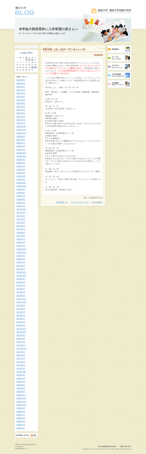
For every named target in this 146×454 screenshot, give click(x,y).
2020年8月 (20, 140)
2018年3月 (20, 206)
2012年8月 (20, 339)
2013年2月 (20, 325)
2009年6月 (20, 418)
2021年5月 (20, 113)
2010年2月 (20, 395)
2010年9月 (20, 375)
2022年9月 (20, 80)
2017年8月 (20, 216)
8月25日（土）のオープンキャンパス (64, 49)
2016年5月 (20, 242)
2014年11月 (21, 272)
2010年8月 (20, 378)
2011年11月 (21, 349)
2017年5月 (20, 226)
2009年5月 (20, 421)
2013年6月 (20, 315)
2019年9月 (20, 160)
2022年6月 (20, 90)
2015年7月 (20, 262)
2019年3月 (20, 179)
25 (35, 67)
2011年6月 (20, 362)
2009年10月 (21, 405)
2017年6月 (20, 223)
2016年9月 (20, 233)
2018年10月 (21, 186)
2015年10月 (21, 252)
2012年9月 (20, 335)
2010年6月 (20, 385)
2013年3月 (20, 322)
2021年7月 (20, 107)
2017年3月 (20, 229)
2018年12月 (21, 183)
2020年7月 (20, 143)
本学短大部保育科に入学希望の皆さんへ (49, 29)
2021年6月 (20, 110)
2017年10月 (21, 209)
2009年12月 (21, 398)
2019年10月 (21, 156)
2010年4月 (20, 392)
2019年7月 (20, 166)
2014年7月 (20, 286)
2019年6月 (20, 170)
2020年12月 (21, 126)
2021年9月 (20, 100)
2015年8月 (20, 259)
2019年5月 (20, 173)
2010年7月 (20, 382)
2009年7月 (20, 415)
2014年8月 (20, 282)
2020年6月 (20, 146)
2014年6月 (20, 289)
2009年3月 (20, 425)
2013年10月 (21, 302)
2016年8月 (20, 236)
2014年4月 (20, 292)
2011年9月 (20, 352)
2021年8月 (20, 103)
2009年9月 (20, 408)
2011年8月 (20, 355)
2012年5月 (20, 345)
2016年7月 (20, 239)
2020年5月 (20, 150)
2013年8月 (20, 309)
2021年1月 (20, 123)
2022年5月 (20, 93)
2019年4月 (20, 176)
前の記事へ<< (62, 202)
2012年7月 (20, 342)
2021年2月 (20, 120)
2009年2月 (20, 428)
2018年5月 (20, 203)
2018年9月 (20, 189)
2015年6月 (20, 266)
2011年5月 (20, 365)
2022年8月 (20, 83)
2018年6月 (20, 199)
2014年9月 (20, 279)
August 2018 (26, 53)
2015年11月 (21, 249)
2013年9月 (20, 305)
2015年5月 (20, 269)
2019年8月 (20, 163)
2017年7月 (20, 219)
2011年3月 (20, 368)
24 (32, 67)
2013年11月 (21, 299)
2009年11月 (21, 402)
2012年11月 (21, 329)
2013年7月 (20, 312)
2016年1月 (20, 246)
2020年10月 (21, 133)
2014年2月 (20, 296)
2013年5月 (20, 319)
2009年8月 (20, 412)
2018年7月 (20, 196)
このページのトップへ (79, 202)
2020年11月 (21, 130)
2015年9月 (20, 256)
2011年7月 (20, 358)
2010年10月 (21, 372)
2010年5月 (20, 388)
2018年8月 (20, 193)
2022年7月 (20, 87)
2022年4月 (20, 97)
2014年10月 (21, 276)
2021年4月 (20, 117)
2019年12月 (21, 153)
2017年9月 (20, 213)
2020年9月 (20, 136)
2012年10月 (21, 332)
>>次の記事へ (97, 202)
